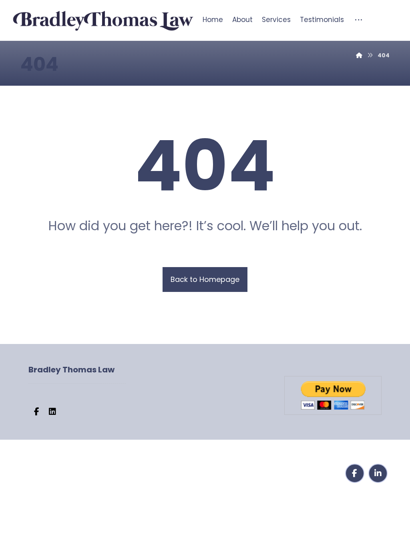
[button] (36, 412)
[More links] (354, 18)
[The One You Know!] (103, 21)
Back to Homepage (205, 279)
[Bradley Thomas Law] (359, 55)
